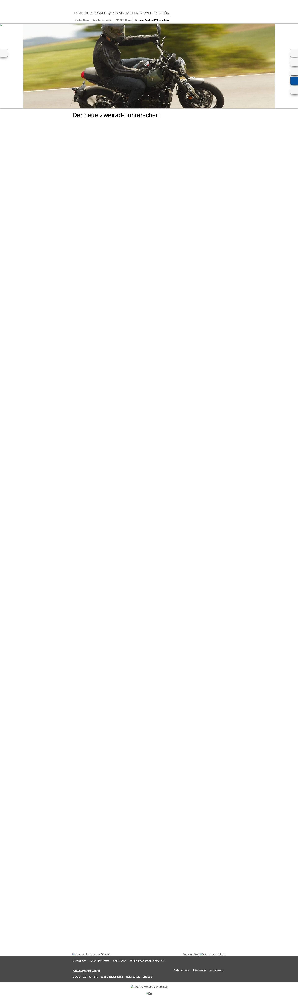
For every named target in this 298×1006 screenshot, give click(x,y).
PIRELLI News (123, 20)
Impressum (216, 970)
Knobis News (82, 20)
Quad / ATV (116, 13)
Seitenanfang (191, 954)
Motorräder (95, 13)
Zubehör (161, 13)
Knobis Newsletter (102, 20)
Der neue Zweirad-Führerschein (151, 20)
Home (78, 13)
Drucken (105, 954)
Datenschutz (181, 970)
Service (146, 13)
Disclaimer (199, 970)
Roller (132, 13)
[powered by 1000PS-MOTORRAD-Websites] (149, 986)
